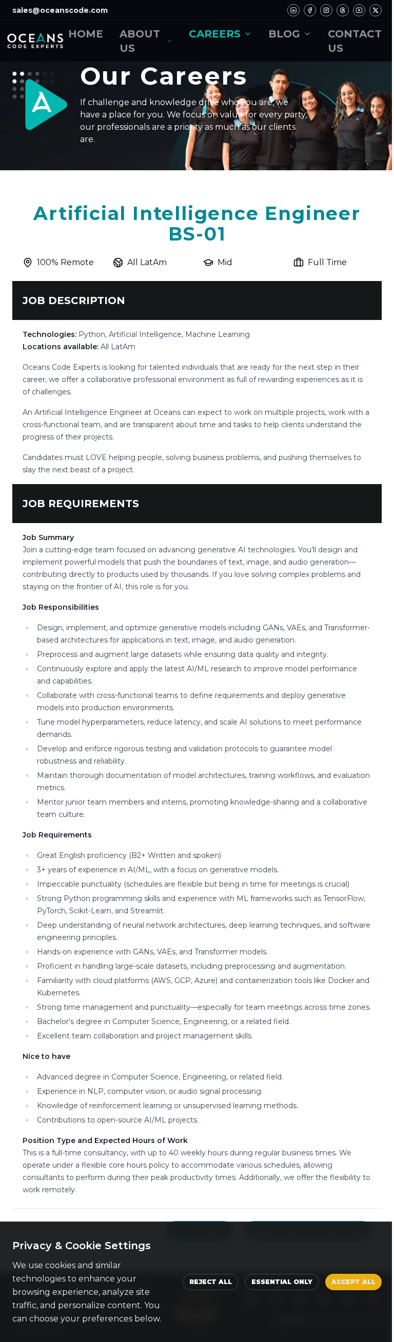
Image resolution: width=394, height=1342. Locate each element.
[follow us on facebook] (310, 10)
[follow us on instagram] (326, 10)
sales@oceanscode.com (60, 10)
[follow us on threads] (343, 10)
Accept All (353, 1282)
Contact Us (355, 41)
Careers (215, 34)
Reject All (210, 1282)
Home (85, 34)
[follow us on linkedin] (293, 10)
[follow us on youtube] (359, 10)
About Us (140, 41)
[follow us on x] (375, 10)
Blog (284, 34)
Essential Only (281, 1282)
